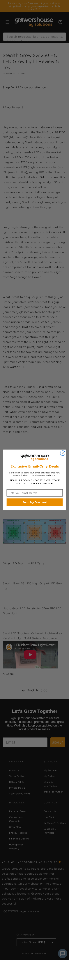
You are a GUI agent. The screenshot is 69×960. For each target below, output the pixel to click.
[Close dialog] (62, 453)
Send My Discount (34, 502)
